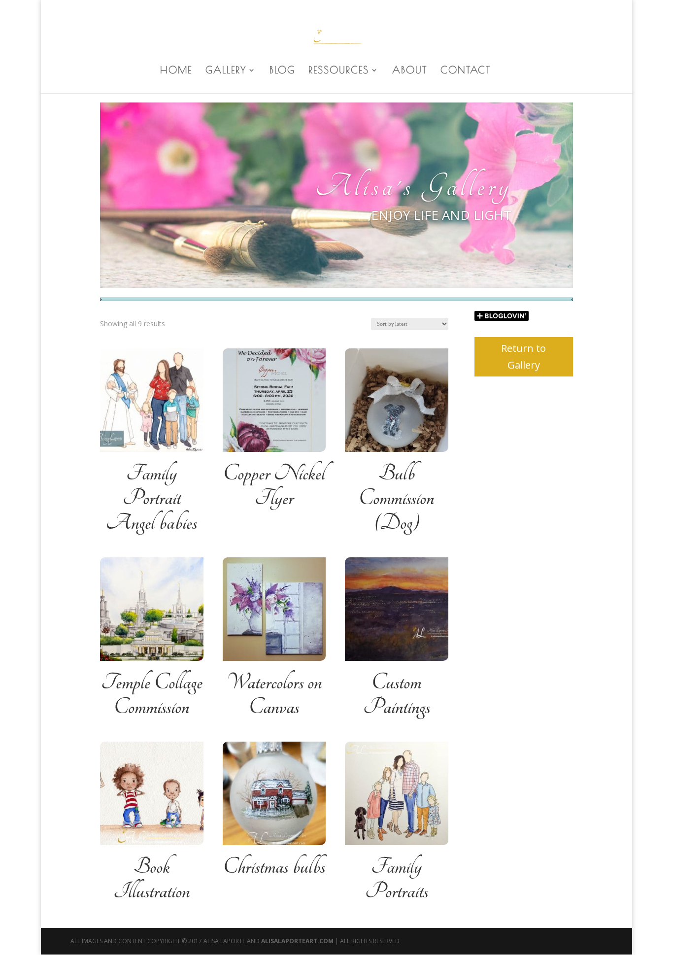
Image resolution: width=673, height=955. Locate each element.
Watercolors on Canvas (274, 694)
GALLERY (225, 71)
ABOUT (409, 71)
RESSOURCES (338, 71)
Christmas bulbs (274, 866)
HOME (176, 71)
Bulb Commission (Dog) (396, 498)
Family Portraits (396, 879)
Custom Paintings (396, 694)
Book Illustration (151, 879)
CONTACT (465, 71)
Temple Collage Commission (151, 694)
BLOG (282, 71)
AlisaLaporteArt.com (298, 941)
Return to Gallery (523, 356)
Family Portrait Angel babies (151, 498)
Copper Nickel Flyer (274, 486)
